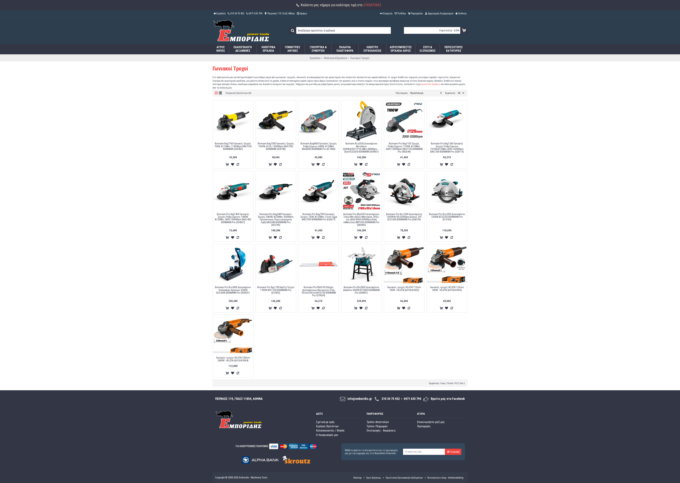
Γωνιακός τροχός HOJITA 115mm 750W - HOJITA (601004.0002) (404, 288)
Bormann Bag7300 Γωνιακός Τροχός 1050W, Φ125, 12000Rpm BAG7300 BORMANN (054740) (276, 146)
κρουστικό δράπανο (430, 84)
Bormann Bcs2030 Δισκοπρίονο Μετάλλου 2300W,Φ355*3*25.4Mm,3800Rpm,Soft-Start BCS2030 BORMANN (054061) (362, 147)
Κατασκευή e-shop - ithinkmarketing (445, 477)
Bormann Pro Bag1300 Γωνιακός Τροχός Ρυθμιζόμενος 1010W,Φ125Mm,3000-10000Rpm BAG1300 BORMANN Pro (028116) (447, 147)
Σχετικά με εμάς (325, 422)
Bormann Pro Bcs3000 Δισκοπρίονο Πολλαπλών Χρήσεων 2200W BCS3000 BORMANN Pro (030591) (233, 290)
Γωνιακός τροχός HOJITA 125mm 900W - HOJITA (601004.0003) (447, 288)
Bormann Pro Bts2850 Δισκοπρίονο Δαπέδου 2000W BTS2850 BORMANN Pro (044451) (361, 290)
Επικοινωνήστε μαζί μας (431, 422)
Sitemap (357, 477)
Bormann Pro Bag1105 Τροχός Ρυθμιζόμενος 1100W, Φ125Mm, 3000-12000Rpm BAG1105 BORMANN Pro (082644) (404, 147)
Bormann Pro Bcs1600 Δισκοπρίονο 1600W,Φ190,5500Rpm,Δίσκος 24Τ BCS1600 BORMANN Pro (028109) (404, 217)
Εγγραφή (455, 451)
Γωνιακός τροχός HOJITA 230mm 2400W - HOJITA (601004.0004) (233, 359)
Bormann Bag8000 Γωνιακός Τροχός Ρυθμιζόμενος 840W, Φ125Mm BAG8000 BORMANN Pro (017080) (319, 146)
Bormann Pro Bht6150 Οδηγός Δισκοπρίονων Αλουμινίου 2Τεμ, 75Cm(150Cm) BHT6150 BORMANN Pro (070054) (318, 291)
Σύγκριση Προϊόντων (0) (238, 93)
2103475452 (372, 5)
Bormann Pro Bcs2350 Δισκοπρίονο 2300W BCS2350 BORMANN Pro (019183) (447, 217)
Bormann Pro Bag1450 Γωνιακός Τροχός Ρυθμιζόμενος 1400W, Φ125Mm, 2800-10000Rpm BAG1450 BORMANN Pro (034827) (233, 218)
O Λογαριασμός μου (327, 435)
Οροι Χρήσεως (373, 477)
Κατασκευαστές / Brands (330, 430)
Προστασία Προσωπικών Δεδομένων (404, 477)
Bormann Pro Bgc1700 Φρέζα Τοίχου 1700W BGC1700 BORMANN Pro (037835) (275, 290)
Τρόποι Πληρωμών (377, 426)
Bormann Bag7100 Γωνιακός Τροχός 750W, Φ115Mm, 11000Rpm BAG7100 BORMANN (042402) (233, 146)
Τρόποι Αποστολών (378, 422)
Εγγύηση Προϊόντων (327, 426)
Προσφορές (424, 426)
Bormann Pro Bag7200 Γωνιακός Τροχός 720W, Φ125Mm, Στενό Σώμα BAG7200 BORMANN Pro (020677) (318, 217)
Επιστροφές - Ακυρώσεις (381, 430)
